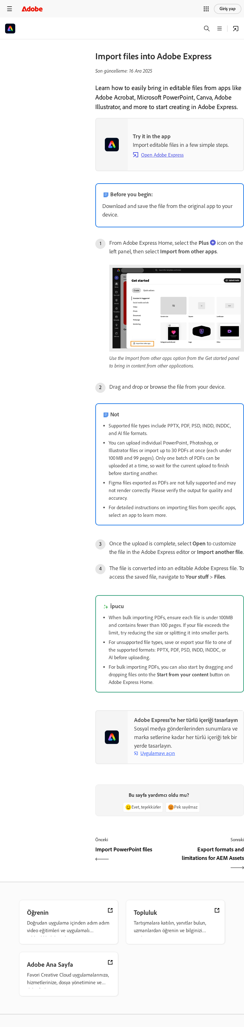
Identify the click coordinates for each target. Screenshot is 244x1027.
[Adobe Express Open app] (236, 28)
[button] (206, 9)
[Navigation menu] (9, 8)
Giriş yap (228, 8)
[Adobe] (32, 8)
